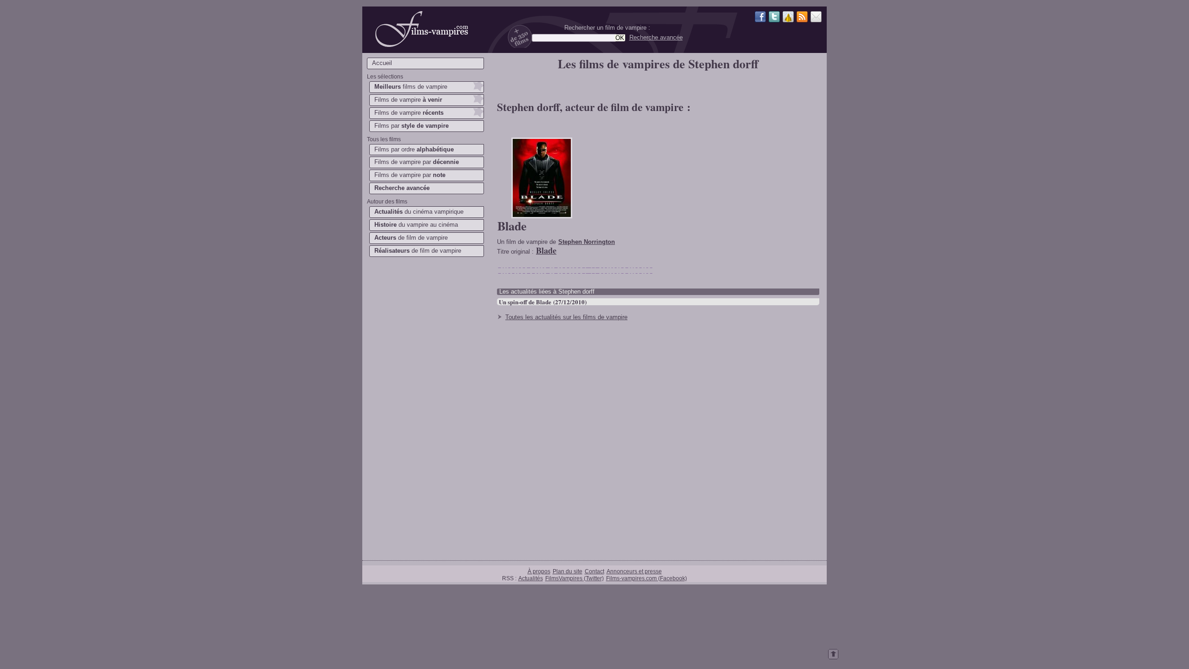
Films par (411, 125)
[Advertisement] (425, 407)
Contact (594, 571)
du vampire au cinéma (416, 224)
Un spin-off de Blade (525, 302)
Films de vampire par (416, 161)
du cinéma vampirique (419, 211)
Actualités (530, 578)
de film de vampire (411, 237)
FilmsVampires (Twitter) (574, 578)
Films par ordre (414, 149)
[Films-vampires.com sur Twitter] (774, 18)
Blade (512, 226)
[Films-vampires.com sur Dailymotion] (788, 18)
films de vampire (410, 86)
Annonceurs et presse (634, 571)
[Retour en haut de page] (833, 657)
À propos (539, 571)
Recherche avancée (656, 37)
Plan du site (567, 571)
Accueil (382, 62)
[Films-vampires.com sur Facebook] (760, 18)
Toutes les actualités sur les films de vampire (566, 317)
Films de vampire (408, 99)
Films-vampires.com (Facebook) (646, 578)
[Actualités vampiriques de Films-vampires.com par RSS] (802, 18)
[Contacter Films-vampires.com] (816, 18)
